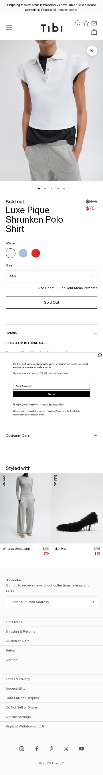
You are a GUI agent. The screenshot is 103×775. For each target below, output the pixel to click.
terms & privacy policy (53, 404)
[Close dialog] (100, 355)
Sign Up (51, 394)
